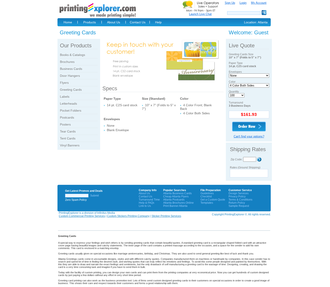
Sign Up (230, 2)
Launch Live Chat (200, 14)
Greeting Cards (71, 89)
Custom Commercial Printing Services (82, 216)
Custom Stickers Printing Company (128, 216)
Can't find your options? (249, 136)
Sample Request (239, 206)
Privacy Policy (237, 196)
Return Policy (237, 202)
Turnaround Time (149, 199)
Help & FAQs (146, 202)
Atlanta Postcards (174, 199)
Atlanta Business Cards (177, 193)
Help (158, 22)
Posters (65, 124)
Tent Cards (67, 138)
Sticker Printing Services (166, 216)
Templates (206, 202)
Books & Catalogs (72, 55)
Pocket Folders (70, 110)
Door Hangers (70, 75)
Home (68, 22)
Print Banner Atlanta (175, 206)
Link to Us (145, 206)
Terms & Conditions (240, 199)
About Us (113, 22)
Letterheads (68, 103)
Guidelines (207, 193)
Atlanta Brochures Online (178, 202)
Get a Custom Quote (212, 199)
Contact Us (137, 22)
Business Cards (71, 69)
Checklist (206, 196)
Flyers (64, 82)
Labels (64, 96)
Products (89, 22)
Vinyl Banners (69, 145)
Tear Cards (68, 131)
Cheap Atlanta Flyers (176, 196)
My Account (258, 2)
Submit (94, 195)
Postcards (67, 117)
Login (243, 2)
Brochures (67, 62)
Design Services (239, 193)
